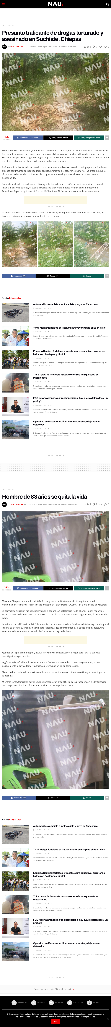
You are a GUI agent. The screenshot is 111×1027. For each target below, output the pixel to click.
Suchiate (72, 46)
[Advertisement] (55, 16)
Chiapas (11, 25)
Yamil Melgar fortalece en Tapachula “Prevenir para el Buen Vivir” (69, 327)
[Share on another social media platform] (107, 137)
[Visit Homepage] (55, 4)
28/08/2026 (38, 308)
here (74, 989)
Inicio (4, 25)
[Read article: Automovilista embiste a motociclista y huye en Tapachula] (15, 312)
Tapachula (72, 504)
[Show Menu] (3, 4)
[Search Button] (107, 4)
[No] (107, 1019)
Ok (55, 1021)
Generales (52, 46)
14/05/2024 (32, 46)
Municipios (62, 46)
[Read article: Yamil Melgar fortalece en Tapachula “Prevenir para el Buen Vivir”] (15, 336)
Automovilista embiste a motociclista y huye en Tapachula (65, 304)
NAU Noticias (17, 46)
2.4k (50, 428)
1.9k (50, 308)
